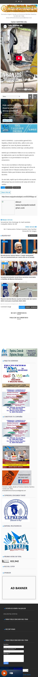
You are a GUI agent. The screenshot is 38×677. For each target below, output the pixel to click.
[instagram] (21, 1)
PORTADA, (10, 117)
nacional (4, 241)
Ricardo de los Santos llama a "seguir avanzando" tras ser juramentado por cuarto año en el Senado (17, 256)
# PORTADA (17, 187)
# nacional (9, 187)
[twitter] (19, 1)
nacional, (5, 117)
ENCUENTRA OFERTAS (10, 614)
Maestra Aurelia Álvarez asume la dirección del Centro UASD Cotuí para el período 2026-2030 (19, 300)
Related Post (6, 236)
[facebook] (16, 1)
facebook (34, 307)
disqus (28, 307)
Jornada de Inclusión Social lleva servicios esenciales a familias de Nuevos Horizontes (18, 278)
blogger (22, 307)
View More (33, 235)
